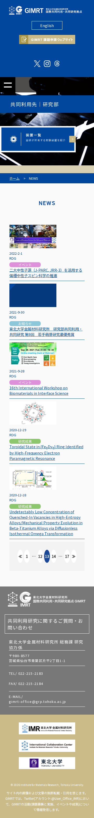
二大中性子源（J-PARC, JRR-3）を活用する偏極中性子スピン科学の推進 (45, 272)
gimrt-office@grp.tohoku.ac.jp (37, 701)
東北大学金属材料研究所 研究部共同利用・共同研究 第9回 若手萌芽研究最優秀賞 (46, 331)
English (47, 25)
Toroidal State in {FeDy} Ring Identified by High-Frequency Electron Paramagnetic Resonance (46, 452)
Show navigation (7, 84)
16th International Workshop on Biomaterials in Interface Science (38, 390)
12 (40, 556)
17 (67, 556)
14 (54, 556)
